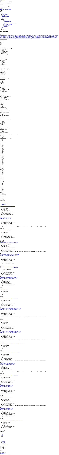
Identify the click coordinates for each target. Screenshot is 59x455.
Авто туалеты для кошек (8, 24)
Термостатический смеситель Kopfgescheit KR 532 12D (9, 267)
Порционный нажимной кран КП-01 (6, 386)
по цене (3, 203)
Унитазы (3, 15)
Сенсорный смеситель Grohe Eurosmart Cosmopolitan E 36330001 (10, 352)
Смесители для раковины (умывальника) (20, 35)
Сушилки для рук (5, 17)
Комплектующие (6, 25)
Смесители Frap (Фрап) (7, 36)
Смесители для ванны (3, 35)
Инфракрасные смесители (8, 37)
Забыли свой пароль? (8, 9)
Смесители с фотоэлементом (26, 37)
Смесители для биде (42, 37)
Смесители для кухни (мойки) (31, 35)
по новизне (4, 204)
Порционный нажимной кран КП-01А (6, 409)
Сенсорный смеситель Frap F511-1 (5, 230)
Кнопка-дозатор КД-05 (4, 289)
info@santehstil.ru (3, 453)
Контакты (3, 441)
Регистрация (2, 9)
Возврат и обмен (4, 444)
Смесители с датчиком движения (17, 37)
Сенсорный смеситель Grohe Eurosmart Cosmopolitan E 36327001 (10, 309)
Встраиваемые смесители (23, 36)
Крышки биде (4, 18)
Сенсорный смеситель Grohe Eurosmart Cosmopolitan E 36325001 (10, 332)
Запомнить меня (4, 7)
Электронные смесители (35, 37)
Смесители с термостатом (15, 36)
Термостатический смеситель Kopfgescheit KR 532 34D (9, 375)
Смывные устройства (5, 16)
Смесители (4, 12)
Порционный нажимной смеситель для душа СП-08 (8, 278)
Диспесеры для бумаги (7, 21)
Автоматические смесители (47, 36)
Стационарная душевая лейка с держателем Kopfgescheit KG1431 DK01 (11, 420)
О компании (4, 443)
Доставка (3, 442)
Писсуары (3, 13)
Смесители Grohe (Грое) (49, 35)
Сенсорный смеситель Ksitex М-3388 (6, 397)
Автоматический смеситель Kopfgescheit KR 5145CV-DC (9, 255)
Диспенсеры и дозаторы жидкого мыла (10, 23)
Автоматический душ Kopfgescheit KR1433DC (7, 364)
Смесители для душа (5, 14)
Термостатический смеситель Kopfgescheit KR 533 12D (9, 298)
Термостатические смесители (31, 36)
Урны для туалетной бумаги (8, 22)
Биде (5, 20)
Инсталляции (6, 26)
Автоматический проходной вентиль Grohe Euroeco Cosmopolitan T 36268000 (12, 343)
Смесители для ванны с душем (41, 35)
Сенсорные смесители (39, 36)
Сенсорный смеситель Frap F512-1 (5, 218)
